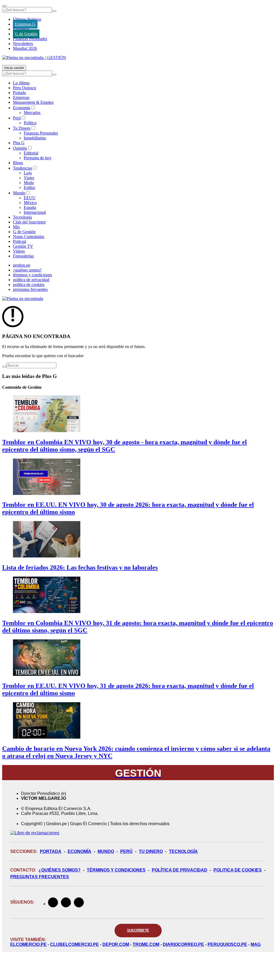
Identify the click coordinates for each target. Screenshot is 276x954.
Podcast (19, 241)
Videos (19, 251)
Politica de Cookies (237, 870)
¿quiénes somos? (27, 270)
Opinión (20, 148)
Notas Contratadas (28, 236)
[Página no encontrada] (22, 298)
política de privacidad (31, 279)
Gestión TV (23, 246)
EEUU (30, 197)
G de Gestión (26, 34)
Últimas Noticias (27, 19)
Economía (21, 107)
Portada (19, 92)
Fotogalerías (23, 256)
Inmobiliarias (35, 138)
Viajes (29, 177)
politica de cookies (28, 284)
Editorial (31, 153)
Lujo (28, 173)
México (30, 202)
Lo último (21, 83)
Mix (16, 227)
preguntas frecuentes (30, 289)
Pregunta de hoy (37, 158)
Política (30, 122)
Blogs (18, 162)
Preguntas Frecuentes (39, 876)
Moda (29, 182)
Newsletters (23, 43)
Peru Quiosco (24, 87)
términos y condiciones (32, 275)
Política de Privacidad (179, 870)
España (30, 207)
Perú (17, 118)
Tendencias (22, 168)
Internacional (35, 212)
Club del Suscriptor (29, 222)
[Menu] (4, 6)
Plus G (19, 142)
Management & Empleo (33, 102)
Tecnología (22, 217)
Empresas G (25, 24)
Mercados (32, 112)
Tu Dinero (21, 128)
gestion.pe (21, 265)
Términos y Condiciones (116, 870)
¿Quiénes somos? (60, 870)
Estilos (29, 187)
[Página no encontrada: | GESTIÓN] (34, 57)
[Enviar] (54, 11)
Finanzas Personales (30, 38)
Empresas (21, 29)
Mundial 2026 (25, 48)
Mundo (19, 193)
